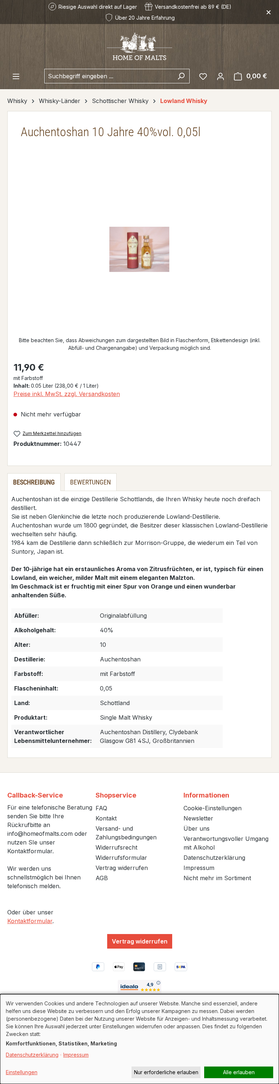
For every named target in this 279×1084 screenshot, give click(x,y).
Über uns (196, 828)
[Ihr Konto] (220, 76)
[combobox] (108, 76)
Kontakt (106, 818)
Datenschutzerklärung (214, 857)
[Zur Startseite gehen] (139, 46)
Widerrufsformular (121, 857)
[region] (139, 249)
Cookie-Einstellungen (212, 808)
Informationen (206, 795)
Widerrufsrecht (116, 847)
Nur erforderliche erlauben (166, 1072)
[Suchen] (181, 76)
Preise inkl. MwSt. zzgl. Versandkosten (66, 393)
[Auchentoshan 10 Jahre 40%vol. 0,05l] (139, 249)
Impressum (198, 867)
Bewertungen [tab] (90, 482)
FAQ (101, 808)
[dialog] (139, 1039)
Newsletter (198, 818)
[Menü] (16, 76)
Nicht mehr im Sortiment (217, 878)
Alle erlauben (239, 1072)
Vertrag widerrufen (122, 867)
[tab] (34, 482)
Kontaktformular (29, 921)
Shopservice (116, 795)
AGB (102, 878)
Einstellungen (21, 1072)
